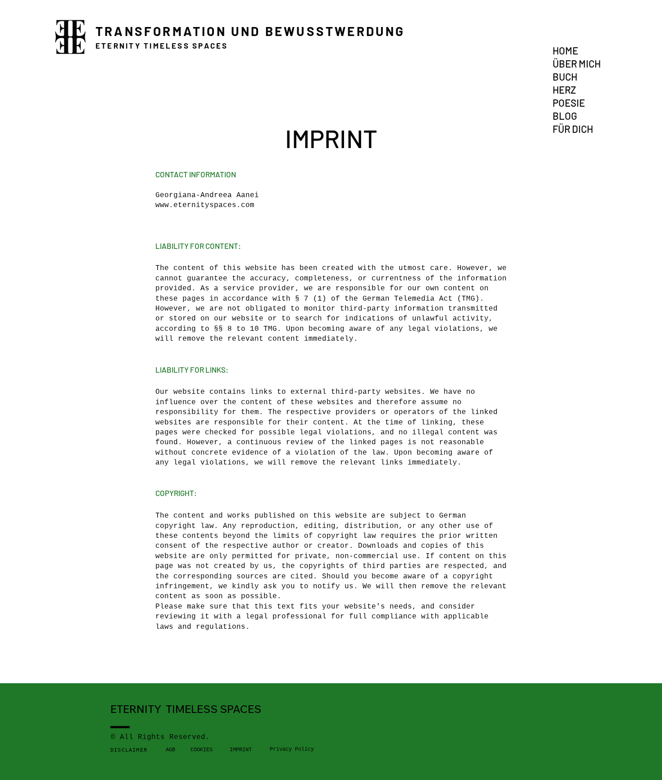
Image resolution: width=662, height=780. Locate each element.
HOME (565, 50)
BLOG (565, 116)
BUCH (565, 76)
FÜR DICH (573, 129)
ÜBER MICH (577, 63)
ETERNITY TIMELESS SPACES (161, 45)
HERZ (564, 89)
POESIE (569, 102)
